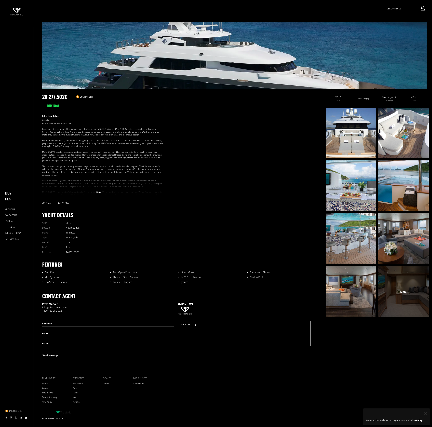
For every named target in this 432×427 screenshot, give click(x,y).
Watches (76, 401)
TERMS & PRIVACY (13, 232)
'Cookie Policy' (415, 420)
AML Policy (47, 401)
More (98, 192)
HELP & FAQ (10, 227)
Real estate (78, 383)
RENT (9, 199)
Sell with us (138, 383)
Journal (106, 383)
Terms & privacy (49, 397)
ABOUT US (10, 209)
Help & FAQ (47, 392)
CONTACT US (11, 215)
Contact (45, 388)
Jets (74, 397)
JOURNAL (9, 221)
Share (48, 203)
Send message (50, 355)
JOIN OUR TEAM (12, 238)
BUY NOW (53, 105)
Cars (75, 388)
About (45, 383)
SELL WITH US (394, 8)
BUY (8, 193)
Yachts (75, 392)
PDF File (66, 203)
